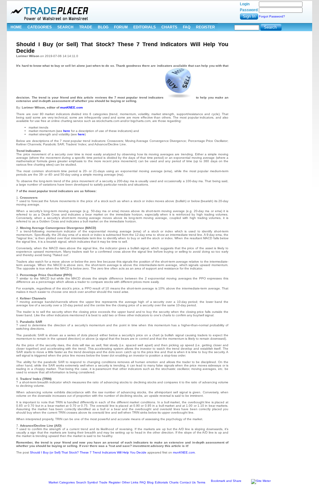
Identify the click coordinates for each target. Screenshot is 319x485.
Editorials (161, 482)
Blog (150, 482)
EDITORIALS (144, 27)
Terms (201, 482)
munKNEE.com (71, 107)
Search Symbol (87, 482)
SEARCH (65, 27)
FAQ (186, 27)
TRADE (85, 27)
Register (115, 482)
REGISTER (205, 27)
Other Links (130, 482)
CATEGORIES (39, 27)
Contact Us (188, 482)
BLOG (103, 27)
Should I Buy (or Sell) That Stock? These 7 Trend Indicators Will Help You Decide (88, 452)
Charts (174, 482)
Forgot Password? (272, 16)
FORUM (121, 27)
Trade (103, 482)
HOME (16, 27)
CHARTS (169, 27)
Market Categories (62, 482)
